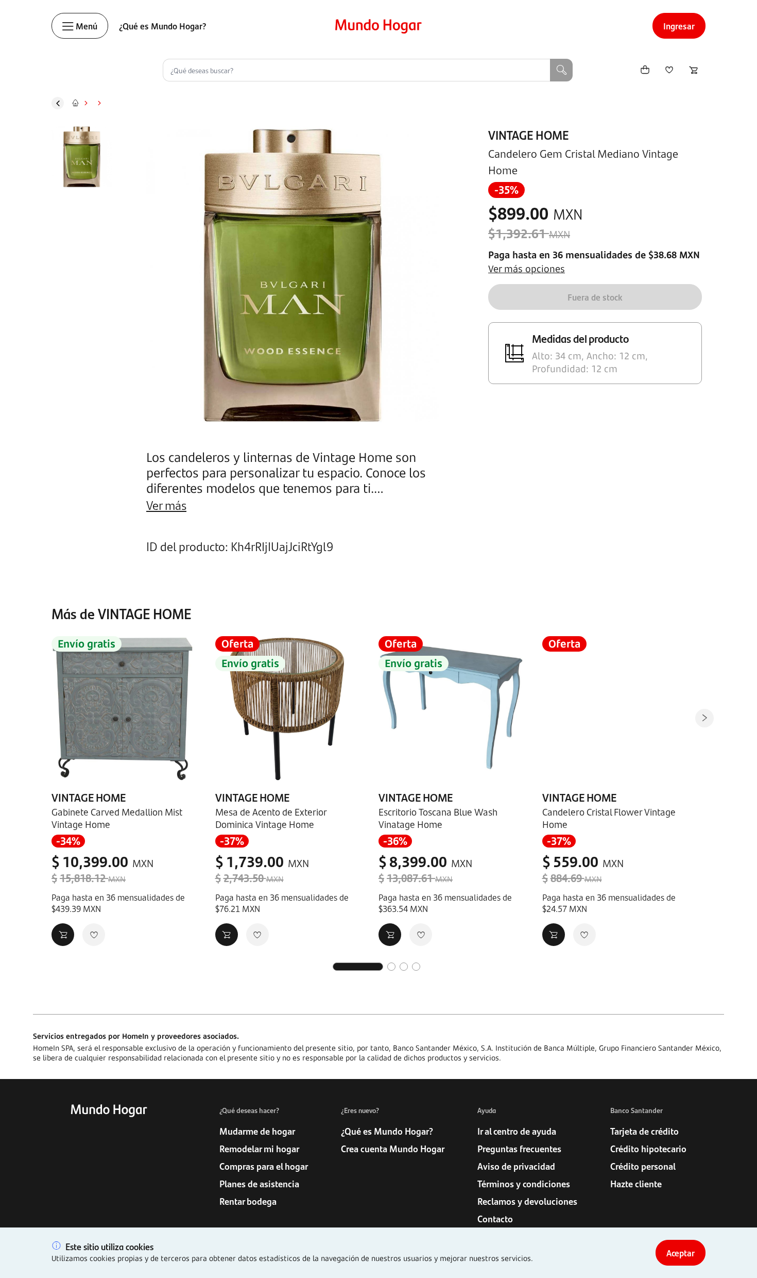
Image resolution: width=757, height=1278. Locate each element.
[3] (404, 966)
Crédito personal (643, 1166)
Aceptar (680, 1253)
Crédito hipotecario (648, 1148)
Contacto (495, 1218)
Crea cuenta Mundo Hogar (392, 1148)
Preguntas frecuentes (519, 1148)
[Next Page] (704, 718)
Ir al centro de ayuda (516, 1131)
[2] (391, 966)
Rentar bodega (248, 1201)
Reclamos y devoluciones (527, 1201)
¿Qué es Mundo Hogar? (163, 26)
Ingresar (679, 26)
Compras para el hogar (263, 1166)
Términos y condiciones (523, 1183)
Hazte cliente (636, 1183)
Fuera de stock (595, 297)
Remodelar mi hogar (259, 1148)
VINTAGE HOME (528, 134)
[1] (358, 966)
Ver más (166, 504)
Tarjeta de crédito (644, 1131)
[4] (416, 966)
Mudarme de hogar (257, 1131)
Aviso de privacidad (516, 1166)
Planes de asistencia (259, 1183)
